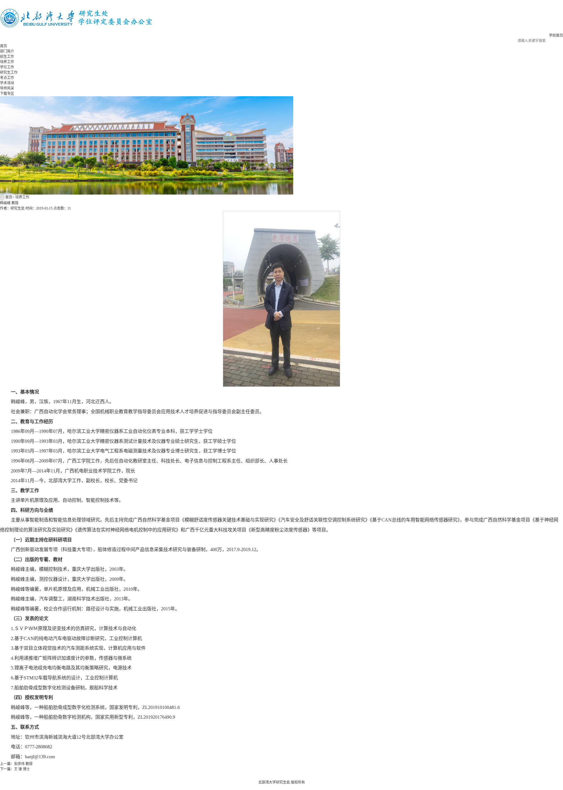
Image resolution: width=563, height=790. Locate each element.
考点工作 (7, 78)
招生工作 (7, 57)
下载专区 (7, 94)
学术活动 (7, 83)
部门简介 (7, 51)
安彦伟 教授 (23, 764)
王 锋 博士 (22, 769)
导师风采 (7, 88)
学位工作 (7, 67)
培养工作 (7, 62)
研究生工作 (9, 72)
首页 (3, 46)
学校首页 (556, 35)
